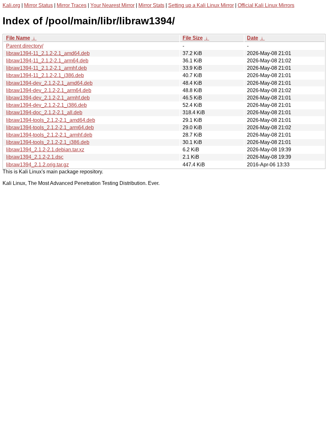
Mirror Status (38, 5)
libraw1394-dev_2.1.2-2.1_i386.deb (46, 105)
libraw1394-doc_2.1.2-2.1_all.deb (44, 112)
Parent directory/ (24, 46)
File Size (193, 38)
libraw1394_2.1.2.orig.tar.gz (37, 164)
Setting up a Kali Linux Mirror (201, 5)
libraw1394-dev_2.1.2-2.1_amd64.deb (49, 83)
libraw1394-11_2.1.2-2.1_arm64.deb (47, 60)
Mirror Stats (151, 5)
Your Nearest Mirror (112, 5)
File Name (18, 38)
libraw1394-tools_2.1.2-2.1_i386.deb (47, 142)
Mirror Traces (71, 5)
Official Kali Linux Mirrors (266, 5)
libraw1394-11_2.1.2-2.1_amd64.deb (48, 53)
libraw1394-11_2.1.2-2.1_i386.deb (45, 75)
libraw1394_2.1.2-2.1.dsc (34, 157)
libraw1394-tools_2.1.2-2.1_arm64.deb (50, 127)
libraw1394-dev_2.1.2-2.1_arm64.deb (48, 90)
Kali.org (11, 5)
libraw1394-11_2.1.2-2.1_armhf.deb (46, 68)
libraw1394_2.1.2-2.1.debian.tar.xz (45, 149)
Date (252, 38)
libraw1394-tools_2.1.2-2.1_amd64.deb (50, 120)
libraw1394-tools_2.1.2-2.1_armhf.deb (49, 135)
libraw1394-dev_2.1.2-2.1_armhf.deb (48, 97)
